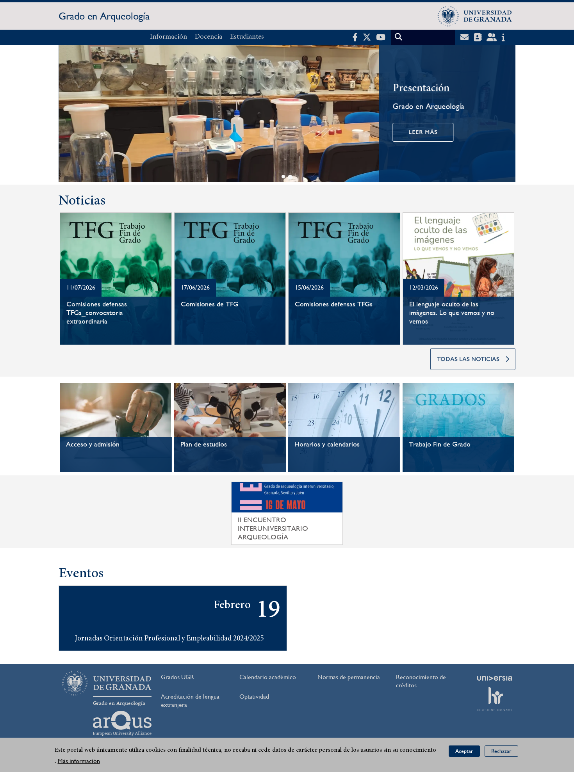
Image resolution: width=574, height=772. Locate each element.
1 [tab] (283, 176)
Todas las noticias (468, 359)
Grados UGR (177, 677)
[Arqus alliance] (122, 723)
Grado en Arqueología (104, 16)
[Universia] (494, 678)
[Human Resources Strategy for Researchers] (494, 699)
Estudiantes (247, 37)
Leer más (422, 132)
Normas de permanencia (348, 677)
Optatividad (254, 696)
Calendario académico (267, 677)
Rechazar (501, 751)
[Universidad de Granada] (474, 16)
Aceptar (464, 751)
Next (506, 115)
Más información (79, 761)
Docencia (208, 37)
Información (168, 37)
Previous (68, 115)
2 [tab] (290, 177)
